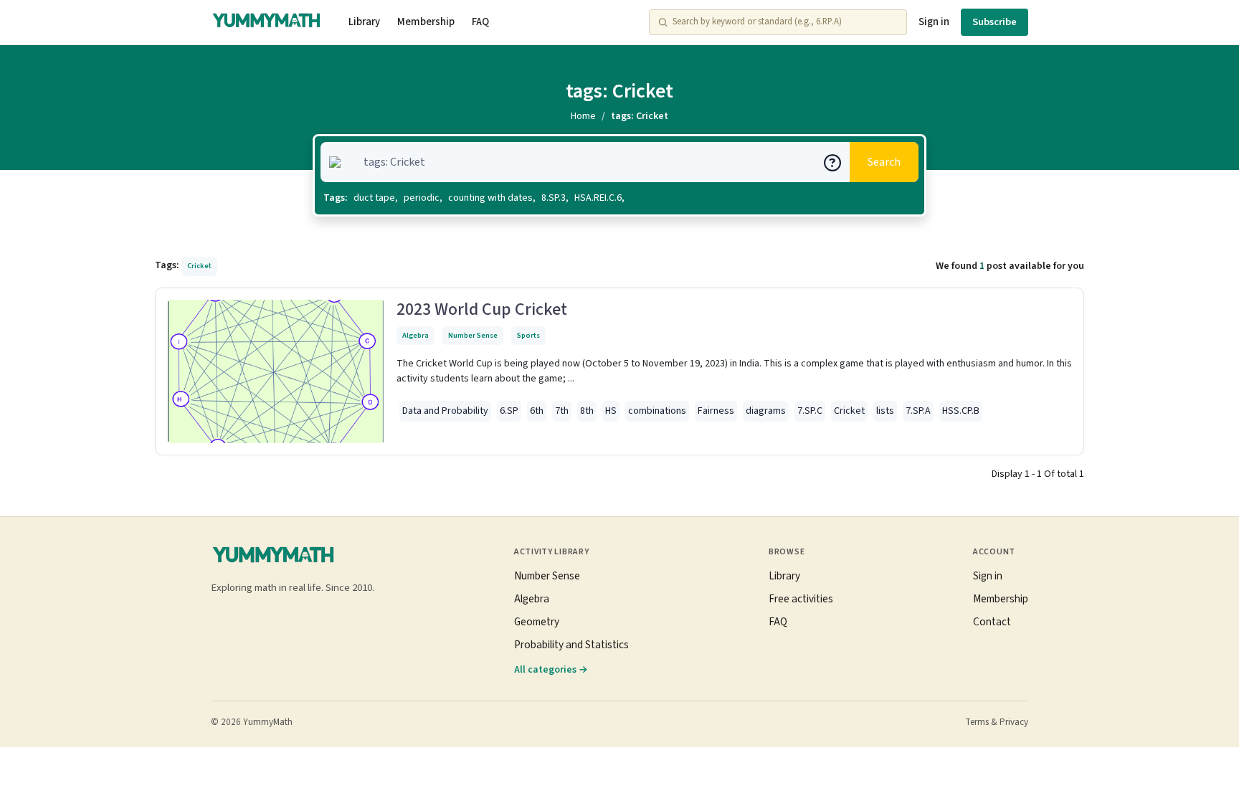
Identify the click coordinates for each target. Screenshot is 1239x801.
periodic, (423, 198)
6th (536, 411)
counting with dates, (492, 198)
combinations (657, 411)
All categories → (551, 669)
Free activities (801, 599)
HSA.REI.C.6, (599, 198)
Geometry (536, 622)
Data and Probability (445, 411)
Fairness (716, 411)
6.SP (509, 411)
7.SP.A (918, 411)
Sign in (933, 21)
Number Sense (473, 335)
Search (884, 162)
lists (885, 411)
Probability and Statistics (571, 645)
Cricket (849, 411)
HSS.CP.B (960, 411)
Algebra (415, 335)
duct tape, (375, 198)
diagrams (766, 411)
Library (364, 21)
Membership (426, 21)
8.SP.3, (555, 198)
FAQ (480, 21)
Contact (992, 622)
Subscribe (994, 21)
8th (587, 411)
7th (562, 411)
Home (583, 116)
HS (611, 411)
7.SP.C (809, 411)
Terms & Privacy (996, 722)
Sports (528, 335)
